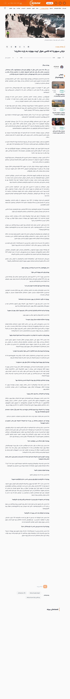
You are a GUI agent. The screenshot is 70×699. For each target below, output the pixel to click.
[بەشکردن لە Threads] (11, 47)
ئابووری (33, 8)
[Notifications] (64, 3)
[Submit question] (45, 586)
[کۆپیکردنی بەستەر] (7, 47)
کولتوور (10, 8)
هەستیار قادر (56, 66)
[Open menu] (5, 8)
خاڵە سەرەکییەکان (21, 593)
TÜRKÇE (11, 3)
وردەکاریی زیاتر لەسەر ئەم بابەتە (33, 597)
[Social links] (5, 3)
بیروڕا (14, 8)
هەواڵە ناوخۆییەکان (57, 8)
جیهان (37, 8)
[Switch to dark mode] (60, 3)
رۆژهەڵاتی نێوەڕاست (44, 8)
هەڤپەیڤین (29, 8)
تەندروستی (23, 8)
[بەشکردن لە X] (24, 47)
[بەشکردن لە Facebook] (28, 47)
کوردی (21, 3)
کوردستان (64, 8)
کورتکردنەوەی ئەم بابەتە (35, 593)
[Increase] (13, 57)
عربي (9, 3)
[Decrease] (17, 57)
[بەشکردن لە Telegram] (15, 47)
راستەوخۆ (48, 3)
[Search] (55, 3)
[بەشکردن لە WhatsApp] (20, 47)
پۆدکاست (18, 8)
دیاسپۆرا (51, 8)
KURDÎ (18, 3)
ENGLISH (15, 3)
